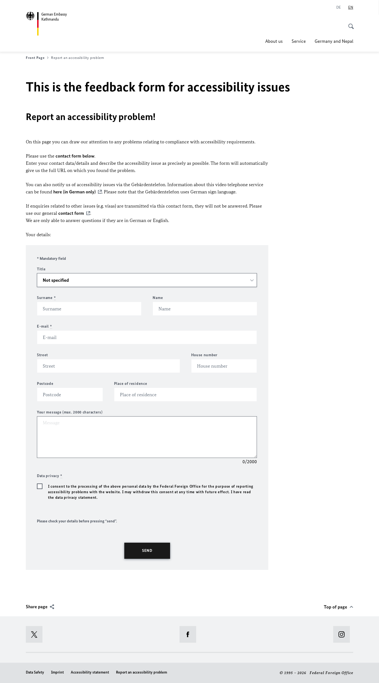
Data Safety (35, 672)
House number (204, 355)
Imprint (57, 672)
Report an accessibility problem (141, 672)
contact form (71, 213)
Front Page (35, 58)
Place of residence (130, 383)
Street (42, 355)
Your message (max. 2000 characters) (70, 412)
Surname (46, 297)
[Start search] (349, 23)
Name (158, 297)
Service (299, 41)
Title (41, 269)
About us (274, 41)
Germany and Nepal (334, 41)
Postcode (45, 383)
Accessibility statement (90, 672)
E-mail (44, 326)
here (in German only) (74, 192)
